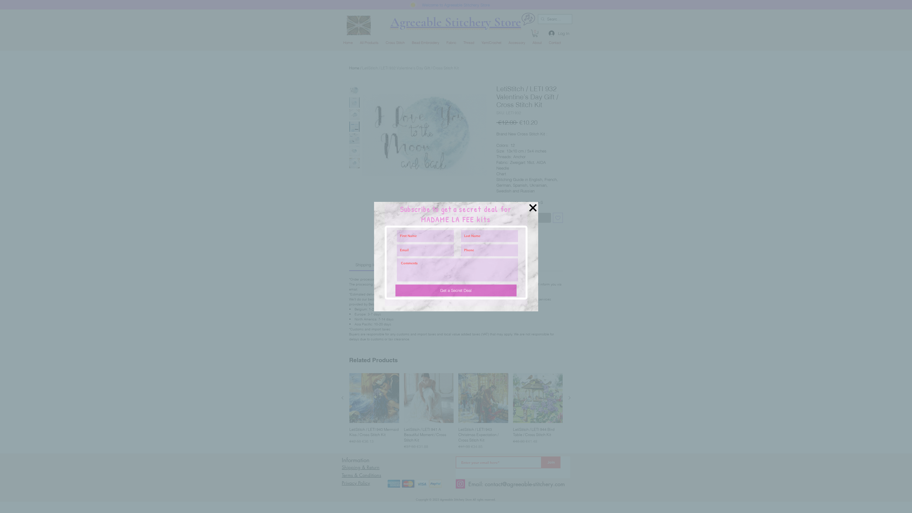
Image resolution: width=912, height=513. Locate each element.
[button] (533, 208)
